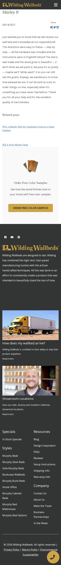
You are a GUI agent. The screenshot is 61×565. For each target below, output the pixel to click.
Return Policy (30, 549)
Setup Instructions (44, 464)
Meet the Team (43, 506)
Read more (8, 358)
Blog (36, 439)
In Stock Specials (12, 439)
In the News (41, 523)
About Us (39, 499)
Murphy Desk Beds (13, 462)
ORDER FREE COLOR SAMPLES (30, 208)
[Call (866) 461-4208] (53, 557)
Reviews (38, 458)
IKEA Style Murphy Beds (15, 144)
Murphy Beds (10, 455)
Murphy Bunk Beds (13, 481)
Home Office (9, 487)
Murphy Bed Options (14, 515)
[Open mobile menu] (56, 5)
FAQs (37, 452)
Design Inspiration (45, 445)
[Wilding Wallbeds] (21, 4)
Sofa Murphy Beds (13, 468)
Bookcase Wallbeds (13, 474)
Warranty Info (42, 477)
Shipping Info (42, 470)
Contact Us (40, 493)
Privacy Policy (11, 549)
